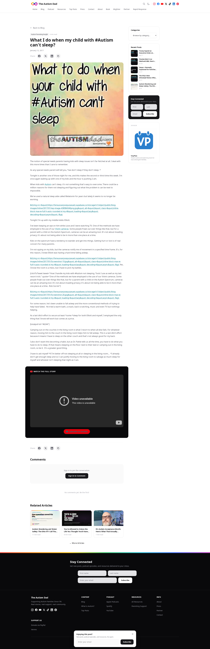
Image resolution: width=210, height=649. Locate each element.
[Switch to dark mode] (148, 4)
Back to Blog (38, 28)
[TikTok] (170, 4)
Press (82, 9)
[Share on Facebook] (39, 56)
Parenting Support (139, 606)
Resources (61, 9)
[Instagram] (154, 4)
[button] (76, 109)
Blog (42, 9)
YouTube (109, 610)
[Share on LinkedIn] (51, 56)
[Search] (144, 4)
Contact (91, 9)
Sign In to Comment (76, 476)
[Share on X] (45, 56)
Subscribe (150, 114)
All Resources (137, 602)
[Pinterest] (177, 4)
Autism (48, 184)
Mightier (116, 9)
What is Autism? (87, 606)
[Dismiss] (133, 634)
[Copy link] (58, 56)
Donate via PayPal (38, 625)
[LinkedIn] (174, 4)
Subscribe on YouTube (78, 431)
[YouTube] (162, 4)
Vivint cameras (62, 229)
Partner (127, 9)
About (100, 9)
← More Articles (77, 543)
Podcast (51, 9)
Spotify (109, 606)
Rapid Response (139, 9)
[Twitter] (166, 4)
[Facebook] (158, 4)
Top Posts (73, 9)
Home (35, 9)
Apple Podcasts (112, 602)
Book (108, 9)
